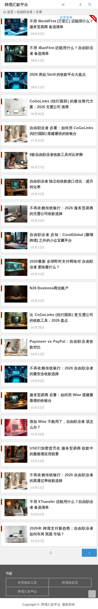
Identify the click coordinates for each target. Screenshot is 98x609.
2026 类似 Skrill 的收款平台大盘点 (58, 74)
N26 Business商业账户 (49, 288)
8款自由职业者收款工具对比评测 (56, 155)
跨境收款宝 (70, 582)
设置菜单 (66, 17)
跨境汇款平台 (16, 5)
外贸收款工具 (27, 582)
